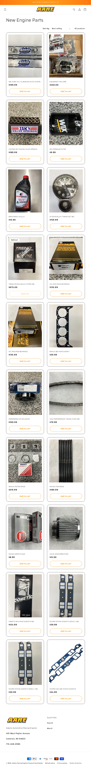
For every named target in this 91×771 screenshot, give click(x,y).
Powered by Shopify (35, 763)
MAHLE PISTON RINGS (17, 487)
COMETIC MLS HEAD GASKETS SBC (21, 622)
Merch (49, 728)
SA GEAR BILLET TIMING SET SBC (62, 217)
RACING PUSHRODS (57, 487)
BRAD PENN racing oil (17, 217)
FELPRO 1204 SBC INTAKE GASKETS (63, 689)
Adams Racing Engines (20, 763)
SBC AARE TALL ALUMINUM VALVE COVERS (25, 82)
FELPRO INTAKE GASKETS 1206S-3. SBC (23, 689)
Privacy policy (62, 763)
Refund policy (50, 763)
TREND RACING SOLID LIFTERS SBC (22, 284)
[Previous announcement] (4, 2)
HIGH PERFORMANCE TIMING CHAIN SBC (65, 419)
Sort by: (46, 28)
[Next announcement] (86, 2)
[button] (5, 9)
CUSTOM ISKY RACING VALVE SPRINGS (23, 149)
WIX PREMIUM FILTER (58, 149)
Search (50, 723)
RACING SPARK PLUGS (17, 554)
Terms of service (75, 763)
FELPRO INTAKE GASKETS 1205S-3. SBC (64, 622)
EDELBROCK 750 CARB (58, 82)
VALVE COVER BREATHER (59, 554)
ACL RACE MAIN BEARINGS (59, 284)
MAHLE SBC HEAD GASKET (59, 352)
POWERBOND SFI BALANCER (19, 419)
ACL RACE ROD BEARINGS (18, 352)
